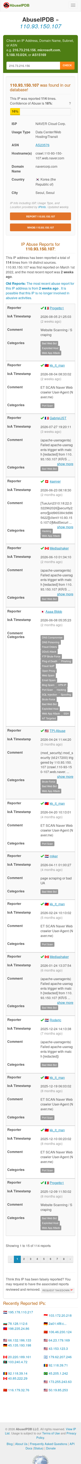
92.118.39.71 (58, 1365)
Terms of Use (51, 1433)
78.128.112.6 (17, 1323)
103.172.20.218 (60, 1315)
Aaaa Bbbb (53, 611)
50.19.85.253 (58, 1390)
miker (54, 856)
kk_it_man (57, 365)
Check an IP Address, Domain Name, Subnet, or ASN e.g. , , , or (40, 47)
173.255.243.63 (60, 1381)
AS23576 (42, 144)
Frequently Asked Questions (48, 1444)
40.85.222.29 (17, 1378)
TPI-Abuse (57, 730)
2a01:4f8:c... (57, 1323)
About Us (21, 1444)
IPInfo (42, 207)
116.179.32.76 (18, 1390)
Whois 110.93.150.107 (40, 227)
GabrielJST (58, 418)
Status (38, 1448)
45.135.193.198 (19, 1345)
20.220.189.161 (19, 1356)
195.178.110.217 (20, 1312)
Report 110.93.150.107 (40, 216)
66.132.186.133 (19, 1340)
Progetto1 (57, 308)
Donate (51, 1448)
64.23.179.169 (59, 1340)
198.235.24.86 (18, 1328)
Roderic (55, 1020)
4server (55, 481)
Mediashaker (59, 548)
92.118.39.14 (17, 1373)
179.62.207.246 (60, 1356)
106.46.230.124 (60, 1331)
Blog (10, 1444)
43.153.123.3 (58, 1348)
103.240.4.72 (17, 1361)
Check (67, 65)
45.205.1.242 (58, 1373)
